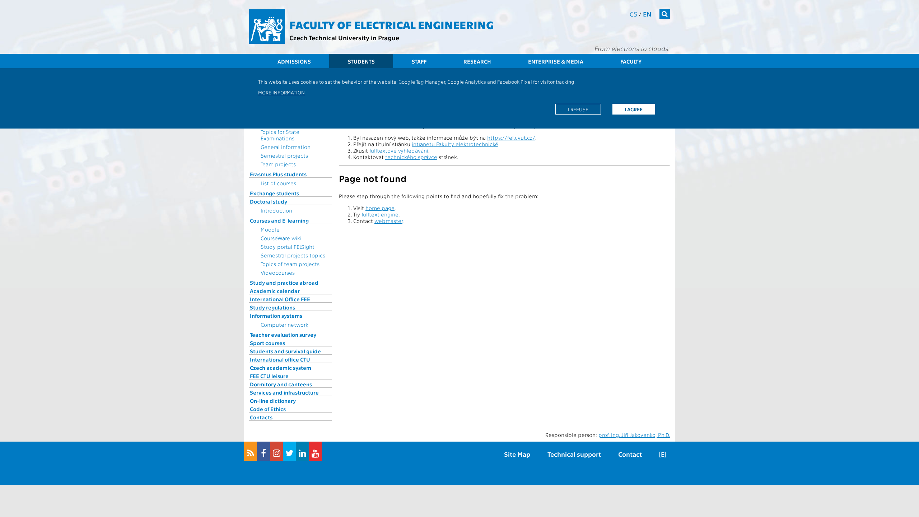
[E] (662, 454)
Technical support (574, 454)
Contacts (261, 417)
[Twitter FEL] (289, 451)
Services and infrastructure (284, 392)
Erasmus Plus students (278, 174)
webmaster (388, 221)
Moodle (270, 229)
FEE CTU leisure (269, 376)
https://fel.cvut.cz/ (511, 137)
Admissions (294, 61)
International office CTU (280, 359)
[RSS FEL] (250, 451)
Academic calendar (275, 291)
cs (633, 14)
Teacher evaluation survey (283, 334)
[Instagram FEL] (276, 451)
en (647, 14)
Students (361, 61)
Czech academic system (280, 367)
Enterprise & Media (555, 61)
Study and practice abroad (284, 282)
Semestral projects (284, 155)
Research (477, 61)
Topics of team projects (290, 264)
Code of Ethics (268, 409)
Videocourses (278, 272)
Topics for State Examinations (280, 135)
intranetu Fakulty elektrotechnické (455, 144)
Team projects (278, 164)
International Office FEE (280, 299)
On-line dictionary (273, 400)
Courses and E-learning (279, 220)
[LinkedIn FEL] (302, 451)
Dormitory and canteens (281, 384)
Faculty (631, 61)
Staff (419, 61)
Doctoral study (268, 201)
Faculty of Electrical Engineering (391, 24)
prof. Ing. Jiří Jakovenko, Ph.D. (634, 435)
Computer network (284, 324)
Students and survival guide (285, 351)
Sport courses (267, 343)
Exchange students (274, 193)
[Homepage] (267, 26)
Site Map (517, 454)
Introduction (276, 210)
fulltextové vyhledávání (398, 150)
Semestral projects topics (293, 255)
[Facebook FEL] (263, 451)
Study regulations (272, 307)
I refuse (578, 109)
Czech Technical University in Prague (344, 37)
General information (286, 147)
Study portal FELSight (287, 246)
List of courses (278, 183)
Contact (630, 454)
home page (380, 208)
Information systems (276, 315)
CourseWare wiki (281, 238)
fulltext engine (379, 214)
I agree (634, 109)
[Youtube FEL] (315, 451)
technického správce (411, 157)
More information (281, 92)
